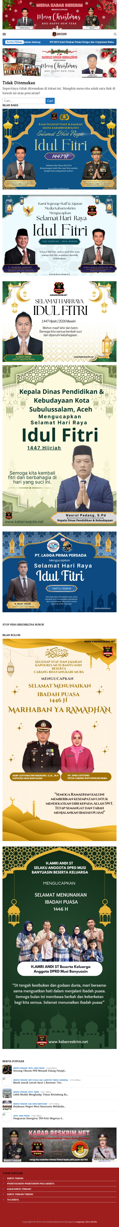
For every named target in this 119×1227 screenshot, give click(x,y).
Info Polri (33, 1080)
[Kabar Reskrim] (59, 34)
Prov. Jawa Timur (36, 1068)
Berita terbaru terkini (20, 1194)
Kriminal (63, 1080)
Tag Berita (13, 1199)
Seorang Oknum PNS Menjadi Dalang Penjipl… (39, 1070)
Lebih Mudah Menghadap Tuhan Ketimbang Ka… (40, 1094)
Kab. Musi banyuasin (37, 1104)
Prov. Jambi (33, 1092)
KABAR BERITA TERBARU (19, 1189)
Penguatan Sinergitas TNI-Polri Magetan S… (38, 1118)
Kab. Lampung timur (48, 1080)
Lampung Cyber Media (86, 1222)
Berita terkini (20, 1068)
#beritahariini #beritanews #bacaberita (30, 1183)
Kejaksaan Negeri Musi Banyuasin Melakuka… (39, 1106)
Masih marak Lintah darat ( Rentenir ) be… (38, 1082)
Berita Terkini (15, 1178)
